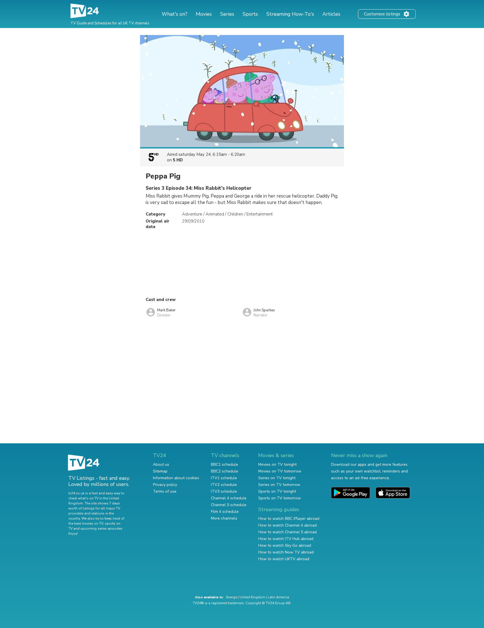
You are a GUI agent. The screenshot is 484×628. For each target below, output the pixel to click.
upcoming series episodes (101, 528)
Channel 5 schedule (228, 505)
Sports (250, 14)
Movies (204, 14)
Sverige (231, 597)
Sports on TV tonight (277, 491)
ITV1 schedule (224, 478)
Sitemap (160, 471)
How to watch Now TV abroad (286, 552)
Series (227, 14)
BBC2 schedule (224, 471)
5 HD (178, 160)
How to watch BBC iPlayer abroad (288, 518)
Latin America (278, 597)
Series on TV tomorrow (279, 484)
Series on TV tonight (276, 478)
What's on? (174, 14)
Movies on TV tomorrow (279, 471)
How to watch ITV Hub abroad (285, 538)
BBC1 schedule (224, 464)
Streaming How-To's (290, 14)
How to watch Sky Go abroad (284, 545)
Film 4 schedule (225, 511)
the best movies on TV (85, 523)
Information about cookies (176, 478)
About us (161, 464)
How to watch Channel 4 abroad (287, 525)
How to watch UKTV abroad (283, 559)
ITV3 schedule (224, 491)
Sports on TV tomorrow (279, 498)
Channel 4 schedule (228, 498)
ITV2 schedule (224, 484)
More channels (224, 518)
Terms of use (164, 491)
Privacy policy (165, 484)
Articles (331, 14)
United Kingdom (252, 597)
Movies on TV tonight (277, 464)
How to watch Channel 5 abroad (287, 532)
